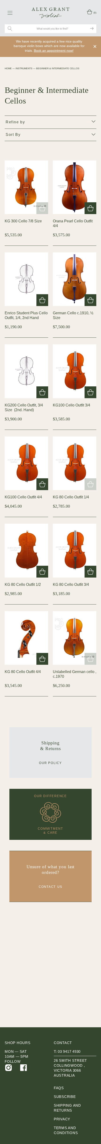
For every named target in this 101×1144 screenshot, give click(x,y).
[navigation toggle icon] (10, 12)
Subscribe (65, 1097)
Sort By (13, 135)
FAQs (59, 1088)
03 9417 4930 (69, 1051)
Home (8, 68)
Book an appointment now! (54, 50)
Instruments (24, 68)
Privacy (62, 1119)
